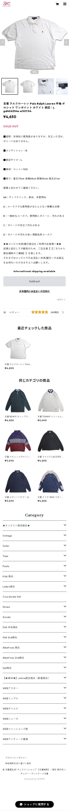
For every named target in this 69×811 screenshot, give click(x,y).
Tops (5, 556)
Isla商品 (7, 667)
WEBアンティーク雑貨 (15, 739)
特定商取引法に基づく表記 (18, 763)
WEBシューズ (10, 718)
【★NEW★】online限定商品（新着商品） (26, 678)
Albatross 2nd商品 (13, 657)
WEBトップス (10, 698)
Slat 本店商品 (10, 627)
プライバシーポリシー (16, 757)
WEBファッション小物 (15, 728)
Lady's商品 (9, 586)
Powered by (30, 779)
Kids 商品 (8, 576)
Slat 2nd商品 (10, 637)
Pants (6, 566)
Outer (6, 545)
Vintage (7, 535)
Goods (7, 617)
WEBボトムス (10, 708)
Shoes (6, 606)
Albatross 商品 (11, 647)
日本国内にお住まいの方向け (34, 291)
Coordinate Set (12, 596)
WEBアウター (10, 688)
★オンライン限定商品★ (16, 525)
